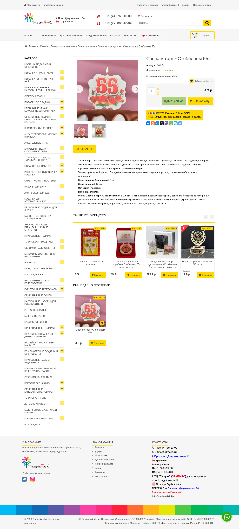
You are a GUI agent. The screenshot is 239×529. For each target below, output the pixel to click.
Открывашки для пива (38, 377)
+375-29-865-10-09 (166, 452)
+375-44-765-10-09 (166, 447)
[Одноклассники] (153, 123)
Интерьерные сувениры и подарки (40, 173)
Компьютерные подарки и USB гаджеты (41, 352)
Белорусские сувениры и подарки (40, 411)
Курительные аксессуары (40, 289)
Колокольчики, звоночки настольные (40, 255)
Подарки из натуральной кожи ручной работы (40, 369)
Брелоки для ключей (37, 383)
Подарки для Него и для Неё (39, 80)
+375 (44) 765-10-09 (117, 16)
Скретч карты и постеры (40, 180)
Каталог (44, 46)
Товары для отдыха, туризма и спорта (37, 158)
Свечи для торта (86, 46)
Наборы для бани (35, 186)
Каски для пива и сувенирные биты (35, 150)
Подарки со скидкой (37, 102)
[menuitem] (30, 36)
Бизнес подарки (34, 316)
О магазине (101, 455)
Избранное (101, 476)
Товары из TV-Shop (36, 398)
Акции (98, 468)
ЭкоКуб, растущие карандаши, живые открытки (36, 227)
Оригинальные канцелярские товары (38, 390)
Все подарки (32, 424)
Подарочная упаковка (38, 418)
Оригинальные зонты (38, 295)
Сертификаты (169, 5)
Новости (184, 5)
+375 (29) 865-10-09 (117, 23)
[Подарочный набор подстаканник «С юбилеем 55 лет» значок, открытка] (162, 242)
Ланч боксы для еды (37, 192)
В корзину (202, 101)
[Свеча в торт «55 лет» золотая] (90, 242)
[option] (90, 321)
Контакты (100, 472)
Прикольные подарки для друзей (40, 208)
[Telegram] (180, 123)
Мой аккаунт (33, 5)
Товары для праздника (63, 46)
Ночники (29, 262)
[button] (136, 89)
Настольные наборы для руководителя (40, 302)
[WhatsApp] (171, 123)
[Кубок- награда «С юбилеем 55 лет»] (197, 242)
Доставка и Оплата (105, 459)
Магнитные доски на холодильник (37, 217)
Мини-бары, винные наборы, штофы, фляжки (40, 88)
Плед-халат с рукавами (38, 268)
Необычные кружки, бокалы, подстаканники (39, 109)
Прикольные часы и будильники (37, 361)
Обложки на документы (39, 248)
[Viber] (166, 123)
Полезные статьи (202, 5)
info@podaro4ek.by (163, 496)
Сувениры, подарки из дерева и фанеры (38, 335)
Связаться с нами (53, 5)
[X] (162, 123)
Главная (33, 46)
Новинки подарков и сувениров (37, 65)
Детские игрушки (35, 404)
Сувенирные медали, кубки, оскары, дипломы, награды (40, 119)
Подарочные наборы (37, 166)
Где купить (146, 16)
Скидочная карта (104, 463)
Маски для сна (33, 274)
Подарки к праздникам (38, 73)
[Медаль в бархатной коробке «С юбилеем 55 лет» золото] (126, 242)
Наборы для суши (35, 322)
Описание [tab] (85, 149)
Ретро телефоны (35, 310)
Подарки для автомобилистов (35, 200)
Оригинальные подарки (39, 328)
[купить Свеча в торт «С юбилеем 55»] (90, 311)
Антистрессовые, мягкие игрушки (40, 135)
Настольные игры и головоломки (36, 282)
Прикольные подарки (38, 236)
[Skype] (176, 123)
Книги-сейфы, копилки (38, 128)
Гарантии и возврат (147, 5)
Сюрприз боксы (34, 96)
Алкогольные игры (36, 142)
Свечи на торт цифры (109, 46)
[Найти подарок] (207, 23)
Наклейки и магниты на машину (39, 344)
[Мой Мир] (157, 123)
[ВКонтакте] (148, 123)
